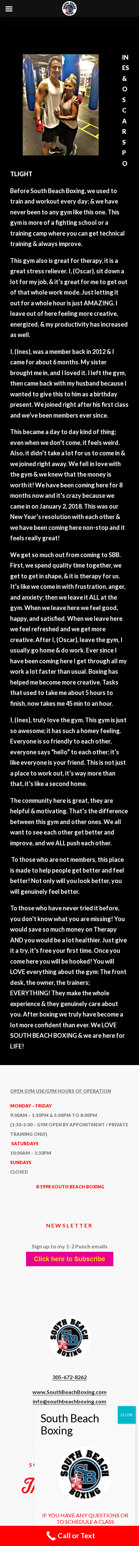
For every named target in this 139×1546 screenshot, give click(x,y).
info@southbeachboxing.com (69, 1401)
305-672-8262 (69, 1377)
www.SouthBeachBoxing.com (69, 1392)
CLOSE (126, 1414)
